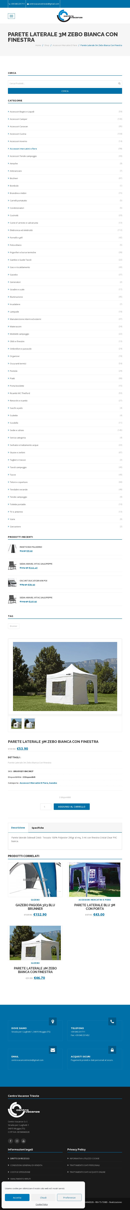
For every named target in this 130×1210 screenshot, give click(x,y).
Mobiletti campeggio (66, 333)
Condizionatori (66, 208)
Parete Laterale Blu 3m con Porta (94, 907)
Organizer (66, 356)
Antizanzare (66, 170)
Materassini (66, 326)
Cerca (65, 91)
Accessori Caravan (66, 126)
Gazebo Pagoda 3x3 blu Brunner (35, 907)
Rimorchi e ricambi (66, 400)
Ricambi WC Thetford (66, 393)
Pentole (66, 371)
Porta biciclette (66, 385)
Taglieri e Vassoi (66, 459)
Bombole (66, 185)
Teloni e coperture (66, 482)
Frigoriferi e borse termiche (66, 252)
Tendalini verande (66, 489)
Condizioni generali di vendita (26, 1165)
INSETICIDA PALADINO (31, 547)
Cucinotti (66, 215)
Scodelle (66, 422)
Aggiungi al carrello (71, 806)
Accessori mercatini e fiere (65, 45)
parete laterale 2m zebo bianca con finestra (35, 970)
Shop (46, 45)
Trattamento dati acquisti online (87, 1172)
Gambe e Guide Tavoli (66, 259)
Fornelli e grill (66, 237)
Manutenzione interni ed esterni (66, 319)
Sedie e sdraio (66, 430)
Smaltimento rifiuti (20, 1178)
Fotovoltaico (66, 245)
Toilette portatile (66, 504)
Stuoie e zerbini (66, 452)
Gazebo (66, 274)
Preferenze (69, 1197)
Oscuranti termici (66, 363)
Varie (66, 519)
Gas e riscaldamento (66, 267)
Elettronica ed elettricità (66, 230)
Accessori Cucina (66, 133)
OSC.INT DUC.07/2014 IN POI (33, 580)
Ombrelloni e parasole (66, 348)
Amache (66, 163)
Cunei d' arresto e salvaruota (66, 222)
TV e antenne (66, 511)
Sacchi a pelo (66, 408)
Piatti (66, 378)
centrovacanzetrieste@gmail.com (44, 4)
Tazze (66, 474)
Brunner (13, 626)
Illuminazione (66, 296)
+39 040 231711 (18, 4)
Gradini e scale (66, 289)
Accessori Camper (66, 119)
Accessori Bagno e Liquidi (66, 111)
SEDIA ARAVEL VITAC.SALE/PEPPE (36, 564)
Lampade (66, 311)
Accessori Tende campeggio (66, 156)
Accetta (17, 1197)
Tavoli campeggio (66, 467)
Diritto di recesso (19, 1158)
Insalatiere (66, 304)
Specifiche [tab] (38, 828)
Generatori (66, 282)
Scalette (66, 415)
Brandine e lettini (66, 193)
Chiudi (43, 1197)
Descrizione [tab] (18, 827)
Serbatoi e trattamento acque (66, 445)
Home (38, 45)
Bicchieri (66, 178)
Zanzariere (66, 526)
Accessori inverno (66, 141)
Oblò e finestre (66, 341)
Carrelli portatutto (66, 200)
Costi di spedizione (20, 1172)
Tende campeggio (66, 497)
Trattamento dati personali (85, 1165)
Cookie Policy (42, 1204)
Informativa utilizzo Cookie (84, 1158)
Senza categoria (66, 437)
